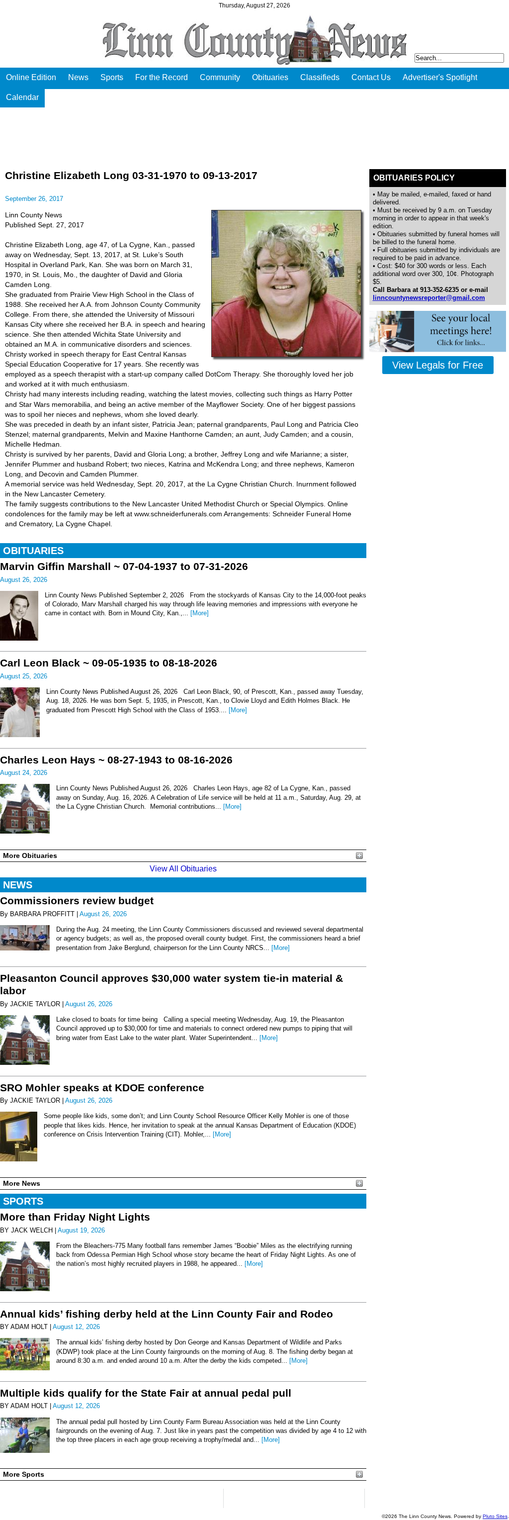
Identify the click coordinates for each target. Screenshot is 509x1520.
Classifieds (319, 77)
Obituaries (270, 77)
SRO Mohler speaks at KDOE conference (102, 1087)
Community (220, 77)
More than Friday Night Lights (75, 1217)
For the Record (161, 77)
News (78, 77)
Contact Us (371, 77)
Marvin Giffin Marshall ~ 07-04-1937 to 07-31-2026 (124, 566)
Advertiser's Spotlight (440, 77)
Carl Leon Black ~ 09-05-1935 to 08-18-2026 (108, 662)
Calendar (22, 97)
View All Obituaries (183, 868)
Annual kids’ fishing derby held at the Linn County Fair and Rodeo (166, 1314)
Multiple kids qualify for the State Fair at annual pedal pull (145, 1393)
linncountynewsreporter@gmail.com (429, 297)
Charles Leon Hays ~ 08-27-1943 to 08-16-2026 (116, 759)
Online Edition (31, 77)
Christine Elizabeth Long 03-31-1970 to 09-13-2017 (131, 175)
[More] (199, 613)
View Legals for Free (437, 365)
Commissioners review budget (77, 900)
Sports (111, 77)
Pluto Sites (495, 1516)
